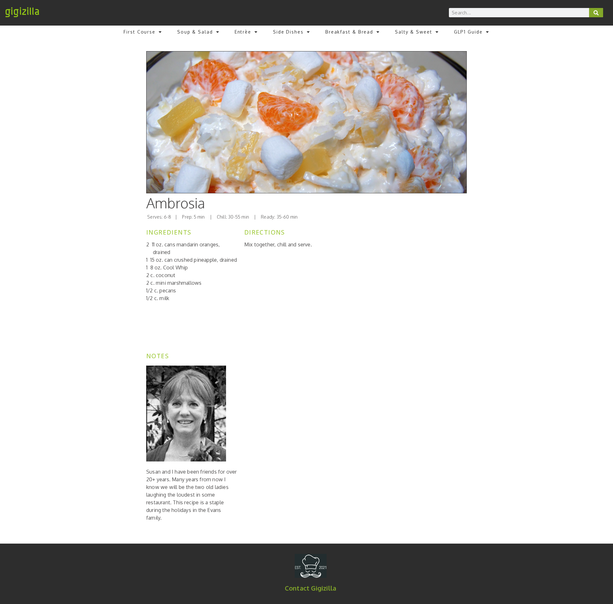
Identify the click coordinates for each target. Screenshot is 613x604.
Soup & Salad (195, 32)
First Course (139, 32)
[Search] (596, 12)
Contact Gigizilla (310, 588)
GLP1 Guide (468, 32)
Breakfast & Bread (349, 32)
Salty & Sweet (413, 32)
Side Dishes (288, 32)
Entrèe (243, 32)
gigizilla (22, 11)
